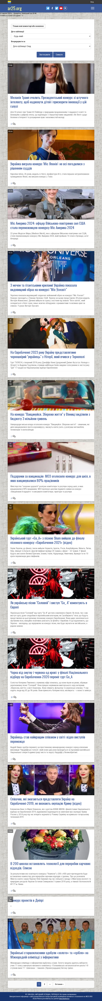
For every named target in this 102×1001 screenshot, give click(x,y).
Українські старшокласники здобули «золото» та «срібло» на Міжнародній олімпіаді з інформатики (49, 955)
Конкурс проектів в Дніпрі (26, 900)
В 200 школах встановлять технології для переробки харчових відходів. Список (50, 865)
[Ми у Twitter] (56, 8)
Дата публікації (17, 32)
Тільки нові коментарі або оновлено (28, 26)
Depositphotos (64, 999)
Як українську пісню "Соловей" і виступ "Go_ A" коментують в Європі (48, 605)
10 (11, 697)
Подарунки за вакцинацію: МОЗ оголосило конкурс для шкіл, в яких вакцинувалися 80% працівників (50, 478)
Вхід (92, 2)
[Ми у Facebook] (52, 8)
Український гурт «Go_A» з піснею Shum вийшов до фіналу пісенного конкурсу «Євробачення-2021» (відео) (47, 540)
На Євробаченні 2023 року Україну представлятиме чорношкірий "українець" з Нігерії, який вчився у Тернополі (47, 354)
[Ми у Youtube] (61, 8)
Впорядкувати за (18, 41)
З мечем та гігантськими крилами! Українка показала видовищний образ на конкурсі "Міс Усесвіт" (43, 287)
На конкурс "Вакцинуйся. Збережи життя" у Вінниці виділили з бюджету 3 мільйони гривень (50, 416)
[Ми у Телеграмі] (48, 8)
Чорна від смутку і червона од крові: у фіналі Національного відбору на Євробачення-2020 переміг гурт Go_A (49, 674)
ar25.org (15, 8)
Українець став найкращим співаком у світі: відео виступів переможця (47, 739)
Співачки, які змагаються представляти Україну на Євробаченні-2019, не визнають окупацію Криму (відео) (45, 801)
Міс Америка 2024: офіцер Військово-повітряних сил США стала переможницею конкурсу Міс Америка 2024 (47, 225)
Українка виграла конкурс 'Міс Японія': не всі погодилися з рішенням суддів (47, 166)
